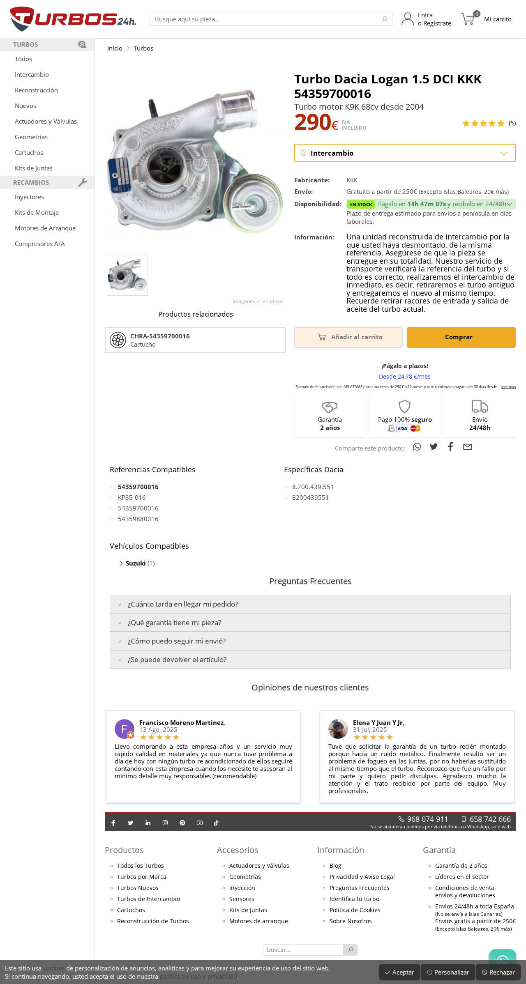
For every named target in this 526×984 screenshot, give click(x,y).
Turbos (143, 48)
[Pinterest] (182, 822)
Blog (335, 865)
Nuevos (25, 105)
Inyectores (29, 197)
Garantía (439, 849)
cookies (54, 968)
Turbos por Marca (141, 877)
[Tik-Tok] (216, 822)
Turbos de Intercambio (148, 899)
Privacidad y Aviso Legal (362, 877)
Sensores (241, 899)
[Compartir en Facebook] (452, 446)
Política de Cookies (355, 910)
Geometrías (31, 137)
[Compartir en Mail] (467, 446)
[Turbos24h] (72, 19)
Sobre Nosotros (351, 921)
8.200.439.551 (313, 487)
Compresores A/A (40, 243)
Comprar (459, 337)
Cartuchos (29, 152)
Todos (23, 59)
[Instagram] (165, 822)
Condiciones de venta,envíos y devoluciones (465, 891)
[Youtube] (199, 822)
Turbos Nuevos (138, 888)
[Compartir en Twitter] (435, 446)
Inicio (114, 48)
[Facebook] (113, 822)
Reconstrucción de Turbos (153, 921)
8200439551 (310, 497)
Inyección (242, 888)
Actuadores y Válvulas (46, 121)
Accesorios (237, 849)
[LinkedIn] (148, 822)
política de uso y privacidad (198, 976)
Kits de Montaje (37, 212)
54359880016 (138, 519)
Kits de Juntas (34, 168)
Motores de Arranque (45, 228)
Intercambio (32, 74)
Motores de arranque (258, 921)
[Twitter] (130, 822)
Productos (124, 849)
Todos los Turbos (140, 865)
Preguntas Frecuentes (360, 888)
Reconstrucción (36, 90)
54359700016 (138, 508)
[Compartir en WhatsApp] (418, 446)
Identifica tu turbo (354, 899)
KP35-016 (132, 497)
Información (340, 849)
